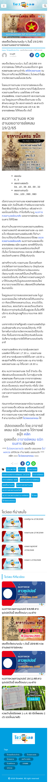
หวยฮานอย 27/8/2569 (33, 532)
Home (4, 50)
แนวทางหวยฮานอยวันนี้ (12, 490)
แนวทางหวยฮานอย (24, 485)
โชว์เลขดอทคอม (31, 418)
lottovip (9, 768)
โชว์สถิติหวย (11, 763)
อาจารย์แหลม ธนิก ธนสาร (27, 441)
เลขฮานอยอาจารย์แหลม (29, 479)
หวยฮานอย (32, 469)
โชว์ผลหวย (10, 759)
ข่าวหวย (21, 469)
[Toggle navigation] (45, 6)
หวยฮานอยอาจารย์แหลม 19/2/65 (16, 474)
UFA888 (25, 763)
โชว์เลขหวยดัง (31, 755)
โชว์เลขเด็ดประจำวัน (13, 50)
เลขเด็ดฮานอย (8, 485)
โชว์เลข (34, 495)
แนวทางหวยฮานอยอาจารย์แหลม (16, 495)
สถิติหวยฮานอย (33, 71)
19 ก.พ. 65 (11, 469)
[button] (32, 55)
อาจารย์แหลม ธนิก (10, 479)
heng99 (12, 54)
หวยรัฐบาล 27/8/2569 (33, 519)
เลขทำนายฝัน (26, 759)
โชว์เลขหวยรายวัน (15, 448)
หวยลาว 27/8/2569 (32, 560)
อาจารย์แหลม (38, 474)
